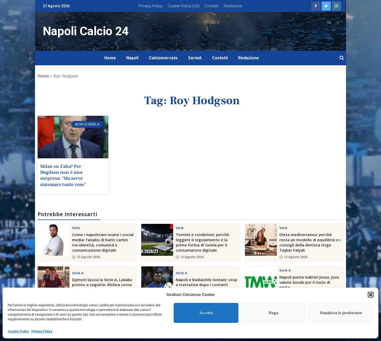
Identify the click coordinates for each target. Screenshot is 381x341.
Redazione (233, 6)
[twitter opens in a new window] (326, 6)
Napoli (132, 57)
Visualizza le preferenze (341, 312)
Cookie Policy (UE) (184, 6)
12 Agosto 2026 (192, 257)
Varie (76, 228)
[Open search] (342, 58)
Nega (273, 312)
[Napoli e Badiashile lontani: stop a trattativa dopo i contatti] (157, 282)
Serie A (77, 273)
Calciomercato (163, 57)
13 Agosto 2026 (88, 257)
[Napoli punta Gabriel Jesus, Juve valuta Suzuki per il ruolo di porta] (261, 282)
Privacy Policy (41, 331)
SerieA (195, 57)
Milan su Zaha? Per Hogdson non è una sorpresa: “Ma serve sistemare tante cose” (63, 176)
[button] (370, 294)
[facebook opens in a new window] (315, 6)
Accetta (206, 312)
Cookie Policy (18, 331)
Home (110, 57)
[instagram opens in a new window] (336, 6)
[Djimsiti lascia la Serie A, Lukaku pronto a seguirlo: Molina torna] (53, 282)
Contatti (211, 6)
